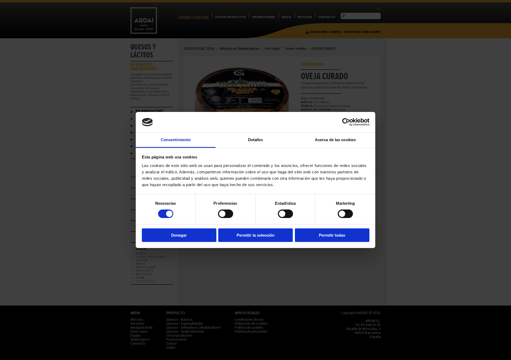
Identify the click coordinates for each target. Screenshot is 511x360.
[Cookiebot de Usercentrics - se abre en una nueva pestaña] (346, 122)
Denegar (179, 235)
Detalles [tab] (255, 139)
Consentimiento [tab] (176, 139)
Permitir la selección (255, 235)
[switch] (225, 214)
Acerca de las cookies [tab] (335, 139)
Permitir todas (332, 235)
